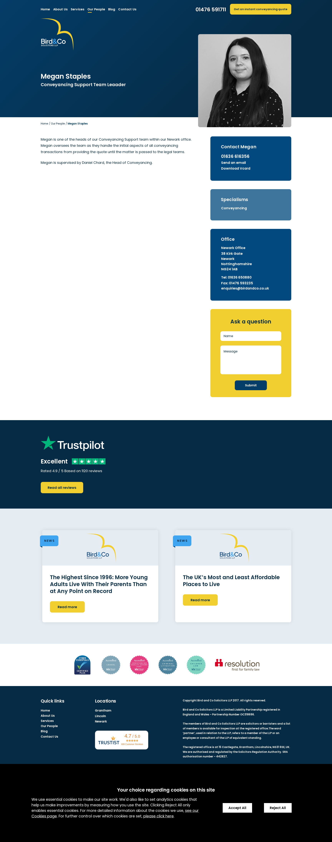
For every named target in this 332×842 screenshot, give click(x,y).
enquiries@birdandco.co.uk (245, 288)
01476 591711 (211, 9)
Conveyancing (234, 208)
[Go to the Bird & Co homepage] (103, 41)
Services (77, 9)
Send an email (233, 162)
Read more (67, 606)
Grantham (103, 710)
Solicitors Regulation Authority (259, 752)
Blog (111, 9)
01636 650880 (239, 277)
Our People (96, 9)
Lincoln (100, 716)
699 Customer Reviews (132, 744)
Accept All (237, 808)
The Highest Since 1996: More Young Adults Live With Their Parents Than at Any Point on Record (99, 584)
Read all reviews (62, 487)
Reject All (278, 808)
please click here (158, 816)
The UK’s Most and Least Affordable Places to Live (231, 581)
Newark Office (233, 248)
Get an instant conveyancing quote (260, 9)
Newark (101, 721)
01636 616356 (235, 156)
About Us (60, 9)
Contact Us (127, 9)
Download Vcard (235, 168)
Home (45, 9)
